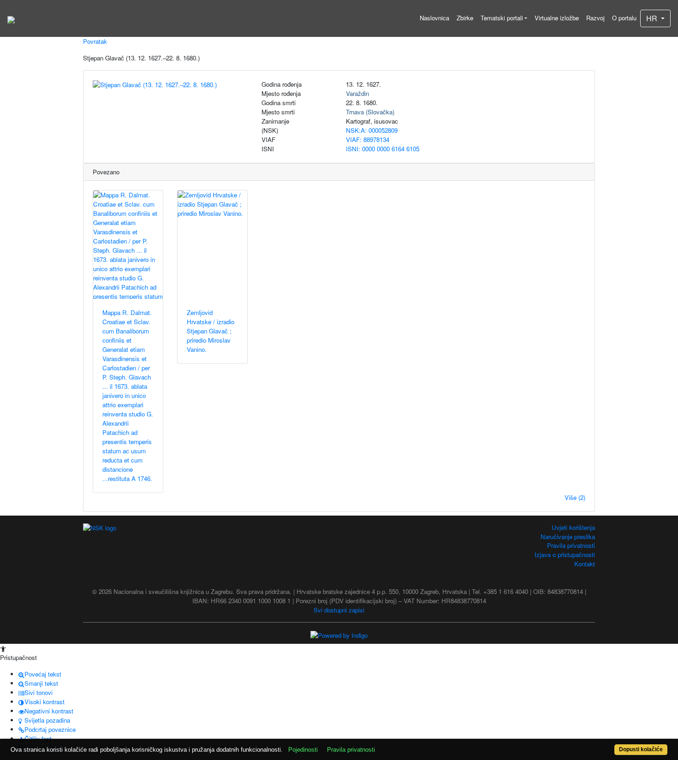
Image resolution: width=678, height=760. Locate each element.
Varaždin (357, 93)
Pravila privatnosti (571, 545)
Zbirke (465, 17)
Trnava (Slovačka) (370, 111)
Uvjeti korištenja (573, 527)
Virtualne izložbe (557, 17)
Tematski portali (502, 17)
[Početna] (11, 18)
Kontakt (584, 563)
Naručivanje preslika (568, 536)
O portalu (624, 17)
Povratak (95, 41)
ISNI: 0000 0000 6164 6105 (382, 148)
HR (652, 18)
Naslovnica (434, 17)
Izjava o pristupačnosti (565, 554)
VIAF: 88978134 (367, 139)
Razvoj (595, 17)
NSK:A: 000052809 (372, 130)
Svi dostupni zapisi (339, 610)
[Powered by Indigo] (339, 634)
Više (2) (575, 497)
